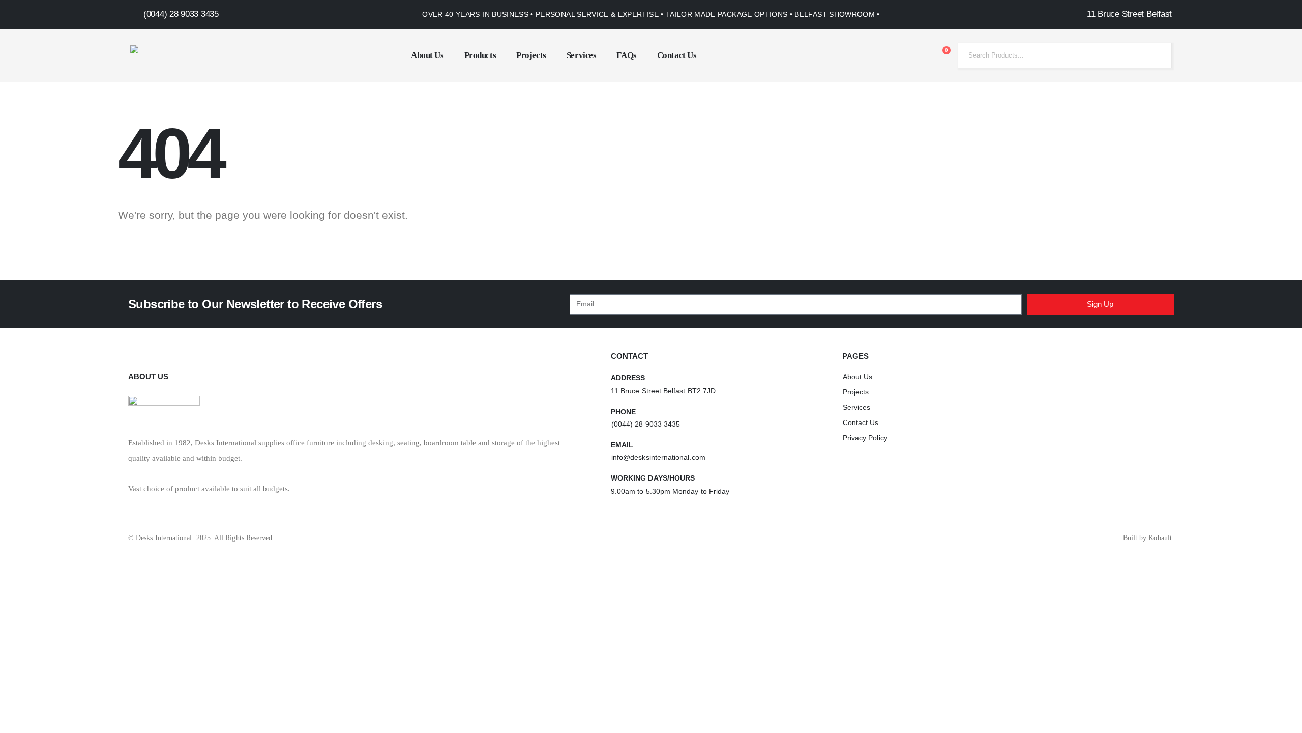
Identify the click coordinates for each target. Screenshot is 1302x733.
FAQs (626, 55)
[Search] (1156, 55)
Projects (531, 55)
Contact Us (677, 55)
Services (582, 55)
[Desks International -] (193, 55)
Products (480, 55)
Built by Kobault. (1148, 538)
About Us (427, 55)
